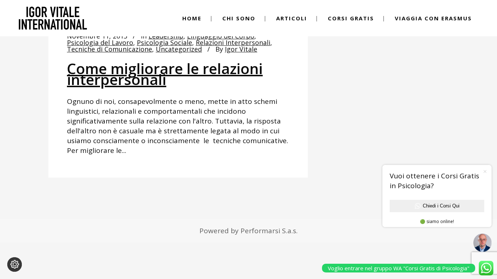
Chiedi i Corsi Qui (441, 206)
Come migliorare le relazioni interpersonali (165, 73)
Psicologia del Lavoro (100, 42)
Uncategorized (179, 49)
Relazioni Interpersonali (233, 42)
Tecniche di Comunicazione (109, 49)
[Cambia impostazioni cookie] (14, 264)
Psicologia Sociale (164, 42)
